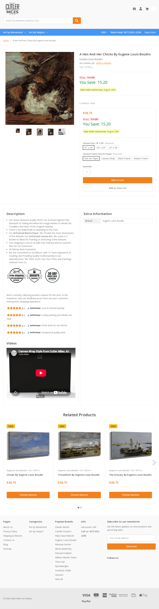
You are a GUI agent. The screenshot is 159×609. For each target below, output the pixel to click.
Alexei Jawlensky (63, 548)
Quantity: (87, 166)
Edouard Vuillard (63, 553)
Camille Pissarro (63, 531)
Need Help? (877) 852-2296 (126, 32)
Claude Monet (62, 527)
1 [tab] (78, 507)
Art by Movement (13, 32)
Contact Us (8, 540)
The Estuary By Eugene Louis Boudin (130, 474)
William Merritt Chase (66, 557)
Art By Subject (37, 32)
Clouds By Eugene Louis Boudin (25, 474)
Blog (5, 544)
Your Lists (150, 32)
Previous (4, 462)
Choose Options (28, 494)
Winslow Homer (63, 544)
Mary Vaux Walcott (64, 535)
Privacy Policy (10, 531)
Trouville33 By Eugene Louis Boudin (79, 474)
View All (59, 579)
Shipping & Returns (12, 535)
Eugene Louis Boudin (65, 540)
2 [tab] (81, 507)
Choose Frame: (102, 153)
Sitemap (7, 548)
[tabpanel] (28, 462)
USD (103, 32)
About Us (8, 527)
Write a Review (103, 63)
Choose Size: (98, 143)
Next (154, 462)
